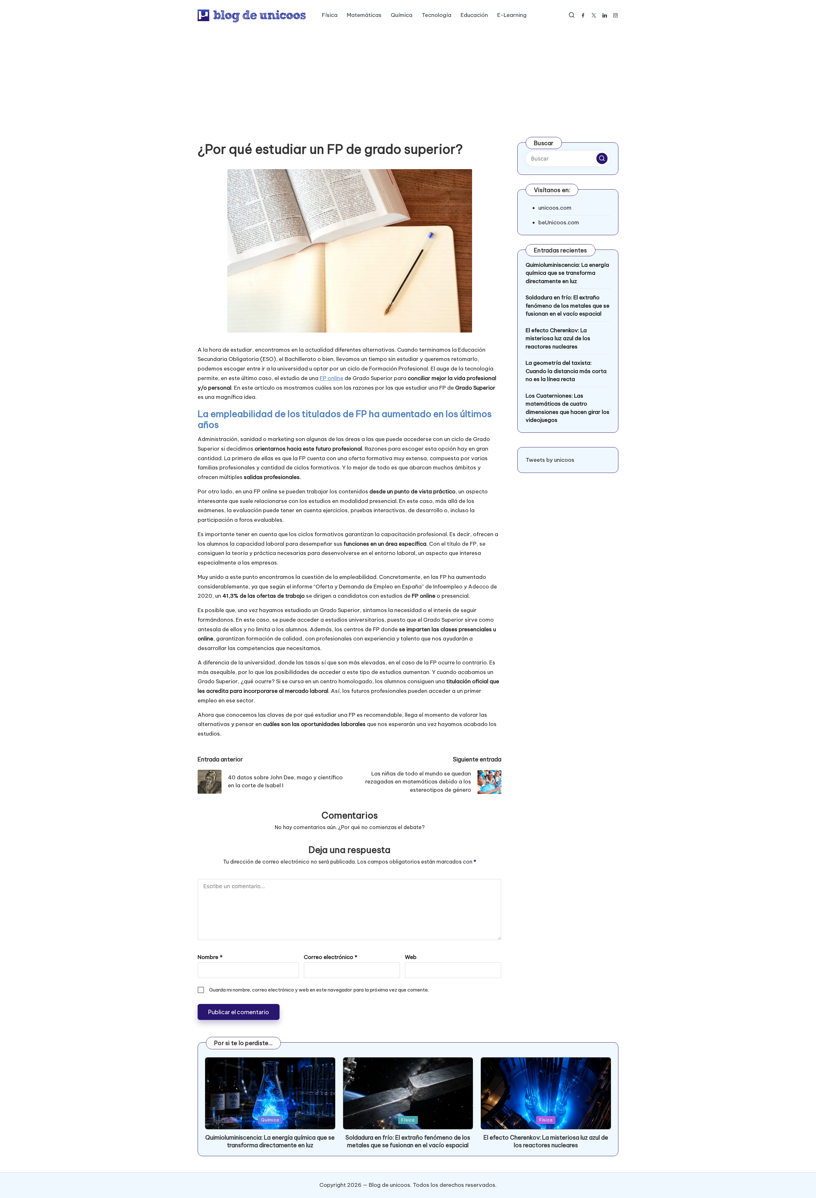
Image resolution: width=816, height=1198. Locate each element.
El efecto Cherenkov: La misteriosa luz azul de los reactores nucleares (558, 338)
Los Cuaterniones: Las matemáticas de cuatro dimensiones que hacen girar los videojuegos (567, 408)
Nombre (210, 957)
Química (270, 1119)
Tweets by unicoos (550, 459)
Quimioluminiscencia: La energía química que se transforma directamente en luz (567, 273)
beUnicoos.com (558, 222)
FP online (331, 378)
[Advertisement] (408, 78)
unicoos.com (555, 207)
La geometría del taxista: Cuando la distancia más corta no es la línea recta (566, 371)
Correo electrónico (330, 957)
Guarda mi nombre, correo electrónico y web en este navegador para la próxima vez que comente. (319, 990)
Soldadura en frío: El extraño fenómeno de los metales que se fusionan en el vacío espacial (567, 305)
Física (408, 1119)
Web (411, 957)
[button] (602, 158)
